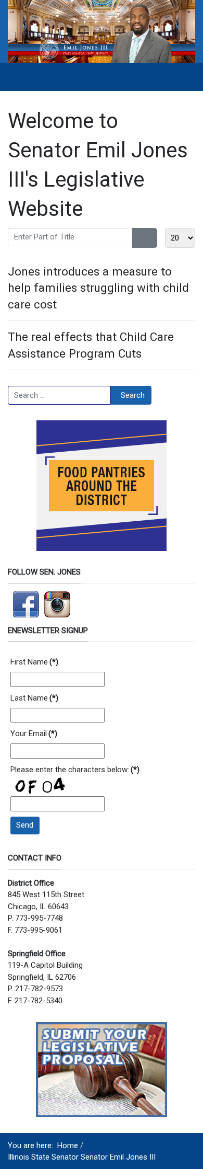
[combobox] (59, 395)
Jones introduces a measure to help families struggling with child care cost (98, 288)
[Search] (138, 238)
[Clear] (151, 238)
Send (24, 825)
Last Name (34, 698)
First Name (34, 662)
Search (133, 395)
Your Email (33, 733)
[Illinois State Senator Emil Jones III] (101, 31)
